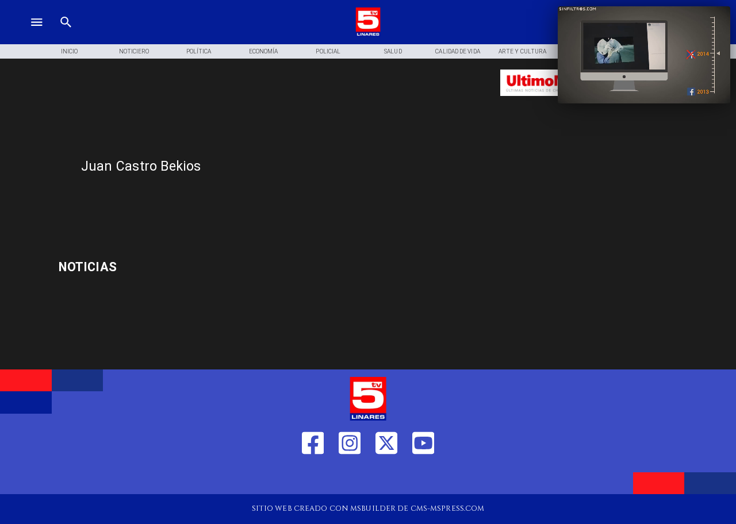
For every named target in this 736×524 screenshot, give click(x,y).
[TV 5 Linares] (66, 34)
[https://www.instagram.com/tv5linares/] (350, 477)
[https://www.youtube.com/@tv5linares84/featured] (423, 477)
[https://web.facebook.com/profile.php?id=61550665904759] (313, 477)
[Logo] (368, 34)
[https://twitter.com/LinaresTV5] (386, 477)
